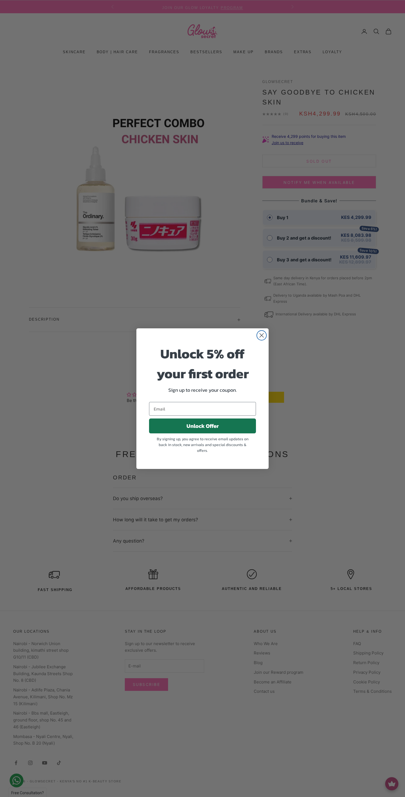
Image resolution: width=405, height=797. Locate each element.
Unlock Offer (203, 426)
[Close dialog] (261, 335)
